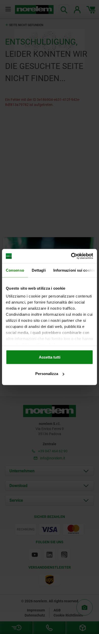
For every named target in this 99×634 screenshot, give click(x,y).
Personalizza (46, 373)
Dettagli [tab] (39, 270)
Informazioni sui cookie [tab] (74, 270)
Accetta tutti (49, 357)
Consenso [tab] (15, 270)
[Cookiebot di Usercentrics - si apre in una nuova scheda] (71, 256)
